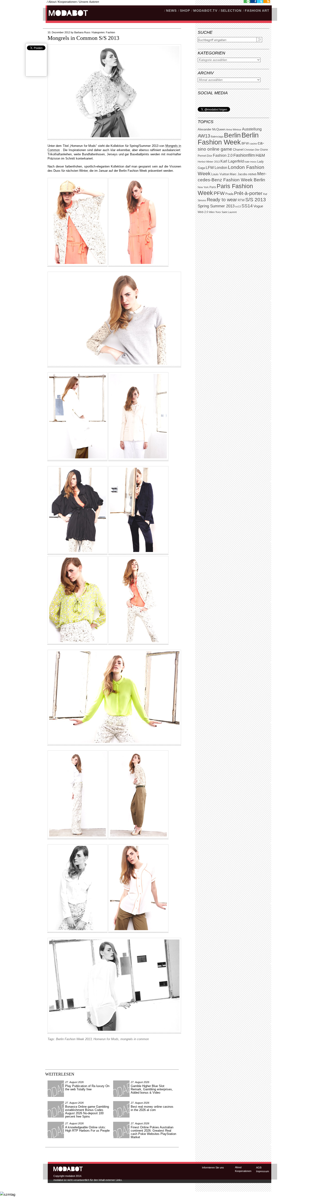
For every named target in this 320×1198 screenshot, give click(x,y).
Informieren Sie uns (213, 1167)
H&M (260, 155)
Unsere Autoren (89, 2)
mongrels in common (134, 1039)
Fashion (110, 32)
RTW (241, 200)
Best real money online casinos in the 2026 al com (152, 1108)
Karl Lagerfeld (232, 161)
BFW (245, 143)
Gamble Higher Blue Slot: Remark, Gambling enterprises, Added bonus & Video (152, 1089)
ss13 (238, 206)
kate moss (251, 161)
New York (203, 187)
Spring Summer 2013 (216, 206)
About (52, 2)
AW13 (204, 135)
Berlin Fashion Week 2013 (74, 1039)
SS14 (247, 205)
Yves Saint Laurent (226, 212)
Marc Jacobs (238, 174)
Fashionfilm (244, 155)
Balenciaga (217, 136)
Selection (231, 10)
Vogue (258, 206)
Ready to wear (222, 199)
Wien (212, 212)
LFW (210, 167)
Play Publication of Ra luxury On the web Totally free (87, 1087)
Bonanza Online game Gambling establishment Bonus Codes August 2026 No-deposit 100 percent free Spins (87, 1111)
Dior (209, 155)
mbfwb (252, 174)
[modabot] (66, 17)
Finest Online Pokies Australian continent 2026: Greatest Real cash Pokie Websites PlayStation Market (153, 1132)
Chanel (238, 149)
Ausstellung (252, 129)
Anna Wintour (233, 129)
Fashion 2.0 (223, 155)
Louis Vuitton (220, 174)
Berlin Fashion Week (228, 138)
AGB (258, 1167)
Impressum (262, 1171)
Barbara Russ (82, 32)
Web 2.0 (203, 212)
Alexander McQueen (211, 129)
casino (253, 143)
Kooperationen (67, 2)
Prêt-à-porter (248, 193)
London (221, 168)
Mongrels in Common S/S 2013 (83, 38)
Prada (229, 194)
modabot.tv (205, 10)
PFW (219, 193)
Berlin (232, 135)
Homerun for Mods (106, 1039)
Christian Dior (252, 149)
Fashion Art (257, 10)
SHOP (185, 10)
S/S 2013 (255, 199)
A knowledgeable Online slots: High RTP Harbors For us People (87, 1129)
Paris (212, 187)
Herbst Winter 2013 (209, 161)
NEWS (171, 10)
